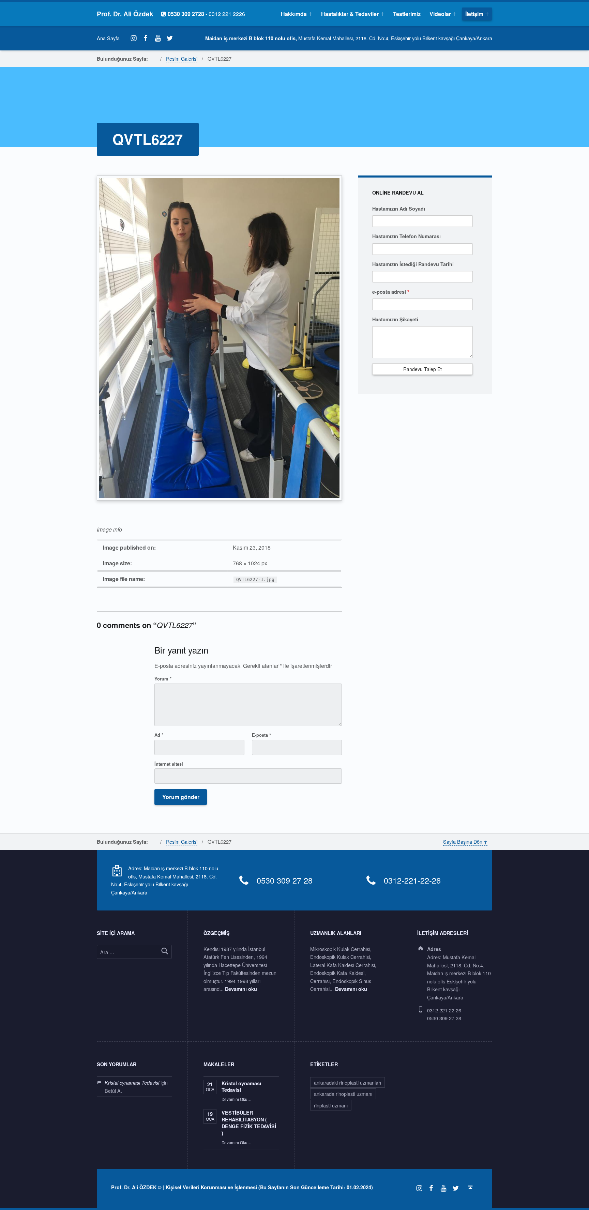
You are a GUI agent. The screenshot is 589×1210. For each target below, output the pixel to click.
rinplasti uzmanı (331, 1105)
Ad (158, 735)
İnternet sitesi (168, 764)
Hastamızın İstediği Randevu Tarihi (413, 264)
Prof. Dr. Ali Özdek (125, 13)
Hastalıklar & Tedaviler (350, 14)
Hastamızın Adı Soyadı (398, 208)
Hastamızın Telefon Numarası (406, 236)
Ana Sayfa (108, 38)
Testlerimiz (407, 14)
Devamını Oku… (237, 1099)
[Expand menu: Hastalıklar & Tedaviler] (382, 14)
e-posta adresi (390, 291)
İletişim (474, 14)
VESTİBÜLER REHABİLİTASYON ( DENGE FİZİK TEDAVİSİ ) (249, 1122)
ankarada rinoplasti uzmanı (343, 1093)
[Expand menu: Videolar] (454, 14)
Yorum (162, 678)
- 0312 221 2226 (203, 14)
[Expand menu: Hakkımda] (310, 14)
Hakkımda (294, 14)
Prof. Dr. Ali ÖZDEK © (136, 1187)
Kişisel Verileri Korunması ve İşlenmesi (211, 1187)
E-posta (261, 735)
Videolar (440, 14)
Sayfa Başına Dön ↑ (465, 841)
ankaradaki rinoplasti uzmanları (347, 1082)
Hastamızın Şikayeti (395, 319)
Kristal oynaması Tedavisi (132, 1082)
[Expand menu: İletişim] (487, 14)
